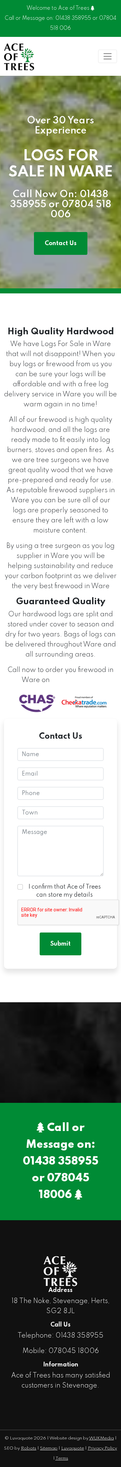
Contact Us (61, 243)
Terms (61, 1458)
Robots (28, 1448)
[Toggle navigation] (107, 56)
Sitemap (48, 1448)
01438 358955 (73, 18)
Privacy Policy (102, 1448)
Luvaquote (72, 1448)
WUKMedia (101, 1438)
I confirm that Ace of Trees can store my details (65, 891)
